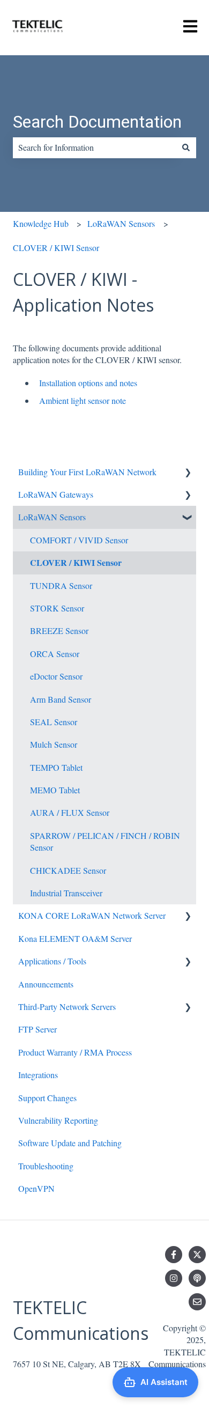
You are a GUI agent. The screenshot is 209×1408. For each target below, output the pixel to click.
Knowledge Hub (41, 223)
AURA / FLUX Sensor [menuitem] (69, 812)
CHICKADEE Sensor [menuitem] (68, 870)
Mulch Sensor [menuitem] (53, 744)
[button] (187, 473)
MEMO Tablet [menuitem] (55, 789)
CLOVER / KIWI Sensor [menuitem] (76, 562)
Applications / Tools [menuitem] (52, 961)
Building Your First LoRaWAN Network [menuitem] (87, 471)
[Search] (186, 147)
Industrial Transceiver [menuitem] (66, 892)
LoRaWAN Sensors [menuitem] (52, 516)
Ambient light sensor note (82, 400)
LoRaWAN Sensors (121, 223)
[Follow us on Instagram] (173, 1278)
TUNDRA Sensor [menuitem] (61, 585)
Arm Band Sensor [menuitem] (60, 699)
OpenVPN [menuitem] (36, 1188)
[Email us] (197, 1301)
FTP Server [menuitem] (37, 1029)
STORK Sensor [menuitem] (57, 608)
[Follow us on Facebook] (173, 1254)
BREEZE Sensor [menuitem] (59, 630)
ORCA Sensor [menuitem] (54, 653)
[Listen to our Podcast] (197, 1278)
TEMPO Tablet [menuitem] (56, 767)
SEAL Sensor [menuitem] (53, 721)
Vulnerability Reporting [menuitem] (58, 1120)
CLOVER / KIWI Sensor (56, 247)
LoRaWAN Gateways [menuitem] (55, 494)
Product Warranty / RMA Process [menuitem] (75, 1052)
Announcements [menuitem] (45, 984)
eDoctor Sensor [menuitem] (56, 676)
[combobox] (94, 147)
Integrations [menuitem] (38, 1074)
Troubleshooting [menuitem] (45, 1165)
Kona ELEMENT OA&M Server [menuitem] (75, 938)
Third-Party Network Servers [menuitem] (67, 1006)
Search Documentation (97, 122)
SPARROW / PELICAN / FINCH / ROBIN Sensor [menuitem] (105, 841)
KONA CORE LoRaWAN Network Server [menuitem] (92, 915)
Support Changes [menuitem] (47, 1097)
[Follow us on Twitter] (197, 1254)
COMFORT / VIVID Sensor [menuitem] (79, 539)
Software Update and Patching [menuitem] (70, 1142)
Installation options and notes (88, 382)
